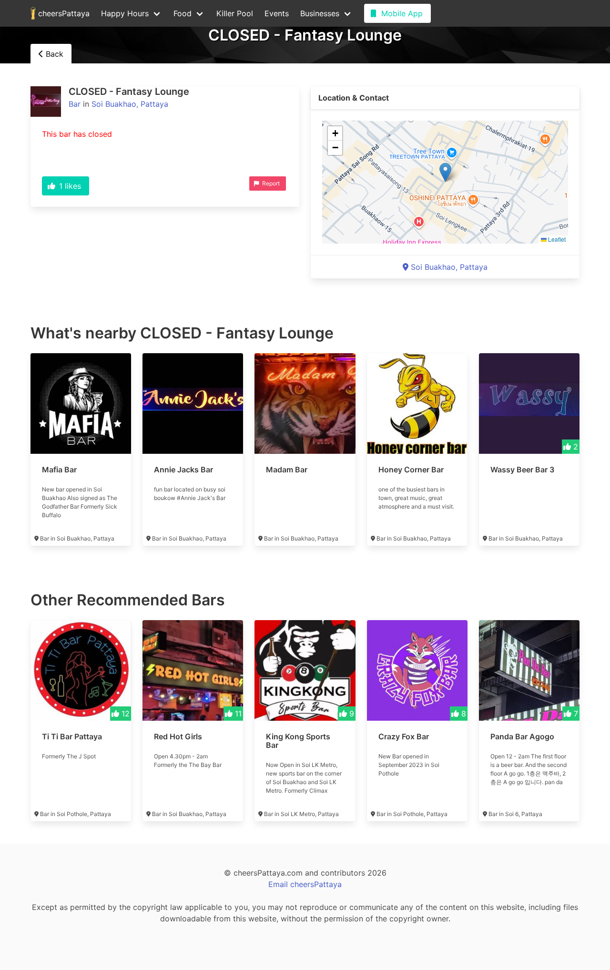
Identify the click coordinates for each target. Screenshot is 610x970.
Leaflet (556, 239)
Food (182, 13)
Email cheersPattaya (305, 884)
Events (276, 13)
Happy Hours (125, 13)
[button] (445, 172)
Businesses (319, 13)
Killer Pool (234, 13)
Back (53, 54)
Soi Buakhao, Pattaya (130, 104)
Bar (75, 104)
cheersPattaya (63, 13)
